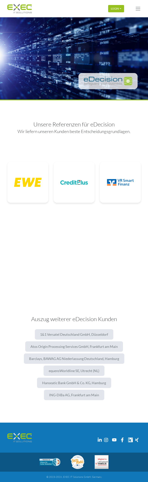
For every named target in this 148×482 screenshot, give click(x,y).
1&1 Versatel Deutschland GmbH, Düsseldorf (74, 334)
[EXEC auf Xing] (137, 440)
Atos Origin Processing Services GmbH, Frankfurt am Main (74, 346)
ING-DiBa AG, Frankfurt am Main (74, 395)
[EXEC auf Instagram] (106, 440)
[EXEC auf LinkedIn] (100, 440)
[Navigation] (138, 9)
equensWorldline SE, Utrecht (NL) (74, 371)
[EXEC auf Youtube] (114, 440)
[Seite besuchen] (50, 462)
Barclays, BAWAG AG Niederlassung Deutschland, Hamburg (74, 359)
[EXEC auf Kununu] (130, 440)
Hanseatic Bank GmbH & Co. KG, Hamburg (74, 383)
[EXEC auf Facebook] (122, 440)
